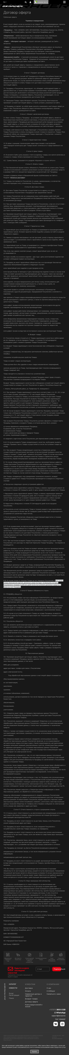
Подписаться (57, 969)
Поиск (11, 998)
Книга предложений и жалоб (33, 1005)
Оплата (28, 991)
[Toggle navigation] (65, 2)
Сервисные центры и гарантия (33, 995)
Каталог (12, 984)
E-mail (39, 969)
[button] (25, 2)
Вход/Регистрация (14, 994)
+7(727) (57, 1010)
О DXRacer (51, 991)
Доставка (29, 988)
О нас (49, 988)
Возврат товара (31, 999)
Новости (13, 988)
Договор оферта (31, 1002)
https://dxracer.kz (8, 1040)
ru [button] (4, 2)
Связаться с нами (54, 994)
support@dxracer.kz (58, 1016)
